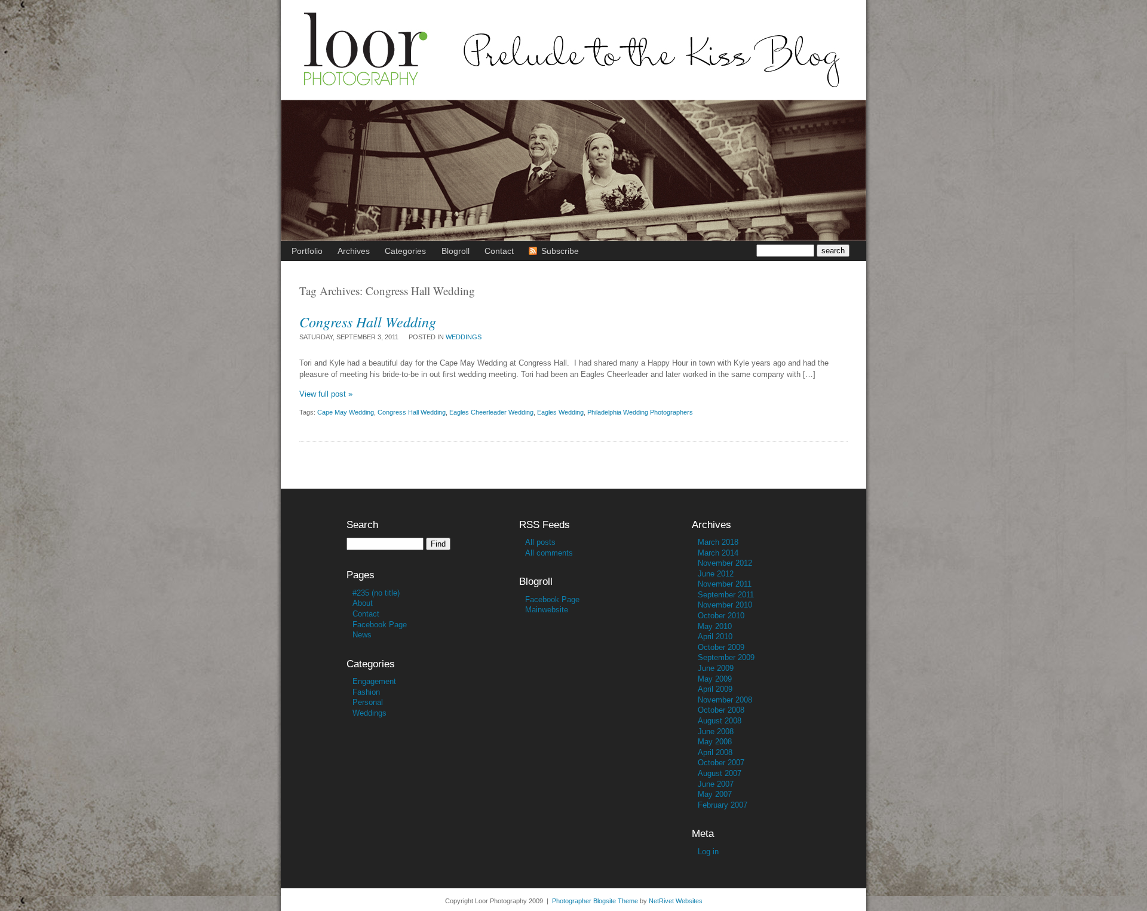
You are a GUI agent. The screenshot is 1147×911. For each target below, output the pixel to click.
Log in (708, 851)
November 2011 (725, 583)
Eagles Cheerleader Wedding (491, 412)
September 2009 (726, 657)
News (362, 634)
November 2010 (725, 604)
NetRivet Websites (676, 900)
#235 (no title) (376, 592)
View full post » (325, 393)
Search (362, 524)
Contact (365, 613)
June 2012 (716, 573)
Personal (367, 702)
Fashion (366, 692)
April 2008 (715, 752)
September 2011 (726, 594)
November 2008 (725, 699)
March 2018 (718, 542)
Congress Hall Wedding (367, 321)
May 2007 (715, 794)
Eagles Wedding (560, 412)
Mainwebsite (546, 609)
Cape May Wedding (345, 412)
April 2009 (715, 689)
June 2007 (716, 784)
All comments (549, 552)
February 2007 (722, 804)
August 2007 (719, 773)
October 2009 (721, 647)
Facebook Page (379, 624)
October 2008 (721, 710)
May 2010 (715, 626)
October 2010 (721, 615)
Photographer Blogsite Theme (595, 900)
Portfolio (307, 251)
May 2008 (715, 741)
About (362, 603)
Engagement (374, 681)
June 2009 (716, 668)
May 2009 (715, 678)
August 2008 (719, 720)
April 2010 (715, 636)
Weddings (464, 337)
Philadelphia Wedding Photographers (640, 412)
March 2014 (718, 552)
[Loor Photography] (573, 96)
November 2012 (725, 563)
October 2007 (721, 762)
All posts (540, 542)
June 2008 (716, 731)
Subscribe (560, 251)
